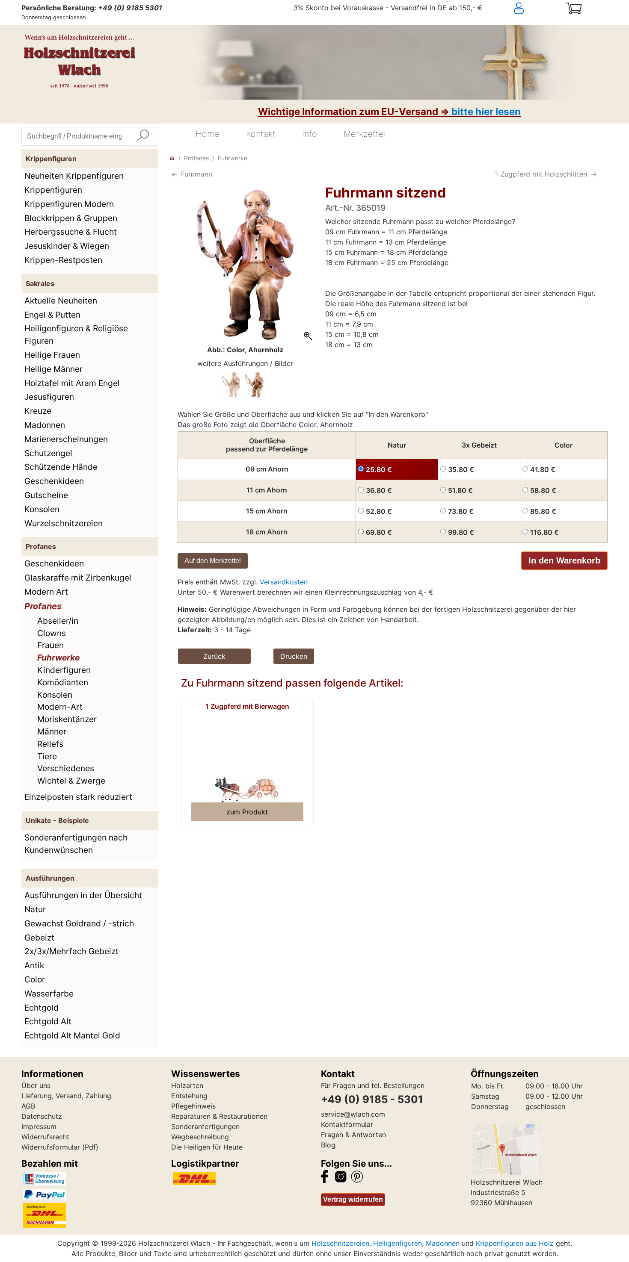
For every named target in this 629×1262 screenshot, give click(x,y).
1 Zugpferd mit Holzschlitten (541, 174)
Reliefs (50, 744)
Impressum (38, 1126)
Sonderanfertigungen (205, 1126)
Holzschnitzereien (340, 1243)
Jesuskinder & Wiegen (66, 246)
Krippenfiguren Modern (69, 204)
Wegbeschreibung (200, 1136)
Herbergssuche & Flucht (70, 232)
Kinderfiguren (64, 670)
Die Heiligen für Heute (207, 1147)
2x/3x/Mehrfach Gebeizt (71, 951)
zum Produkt (247, 812)
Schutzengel (48, 453)
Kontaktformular (347, 1124)
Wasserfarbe (49, 993)
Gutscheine (46, 495)
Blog (328, 1145)
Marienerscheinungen (66, 439)
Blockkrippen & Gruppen (70, 218)
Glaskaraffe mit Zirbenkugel (77, 577)
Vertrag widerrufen (353, 1199)
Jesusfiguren (49, 397)
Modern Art (46, 592)
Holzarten (187, 1085)
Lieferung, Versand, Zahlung (66, 1095)
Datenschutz (41, 1116)
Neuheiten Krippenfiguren (74, 176)
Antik (34, 965)
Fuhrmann (196, 174)
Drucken (293, 656)
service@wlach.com (353, 1114)
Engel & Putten (52, 315)
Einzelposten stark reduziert (78, 797)
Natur (35, 909)
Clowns (51, 633)
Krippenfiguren (53, 190)
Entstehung (189, 1095)
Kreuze (37, 411)
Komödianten (62, 682)
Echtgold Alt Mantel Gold (72, 1035)
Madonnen (44, 425)
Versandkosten (284, 582)
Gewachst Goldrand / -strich (79, 923)
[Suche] (142, 136)
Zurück (214, 656)
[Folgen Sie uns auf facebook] (324, 1175)
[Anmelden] (534, 8)
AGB (28, 1106)
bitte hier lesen (486, 111)
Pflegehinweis (193, 1106)
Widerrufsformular (50, 1147)
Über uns (35, 1085)
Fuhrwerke (58, 657)
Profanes (43, 606)
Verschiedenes (65, 768)
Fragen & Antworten (353, 1134)
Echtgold (41, 1008)
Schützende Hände (61, 467)
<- (174, 174)
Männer (51, 731)
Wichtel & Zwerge (71, 780)
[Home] (172, 158)
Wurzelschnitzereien (63, 523)
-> (593, 174)
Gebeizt (39, 937)
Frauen (50, 645)
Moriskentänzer (67, 719)
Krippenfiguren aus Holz (515, 1243)
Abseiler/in (57, 621)
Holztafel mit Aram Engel (72, 383)
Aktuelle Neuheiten (60, 300)
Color (34, 979)
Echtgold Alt (47, 1021)
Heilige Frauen (52, 355)
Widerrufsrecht (45, 1136)
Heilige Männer (53, 369)
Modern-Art (60, 707)
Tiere (47, 756)
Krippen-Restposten (63, 260)
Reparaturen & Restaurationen (219, 1116)
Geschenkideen (54, 481)
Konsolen (41, 509)
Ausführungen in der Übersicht (83, 895)
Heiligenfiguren (397, 1243)
